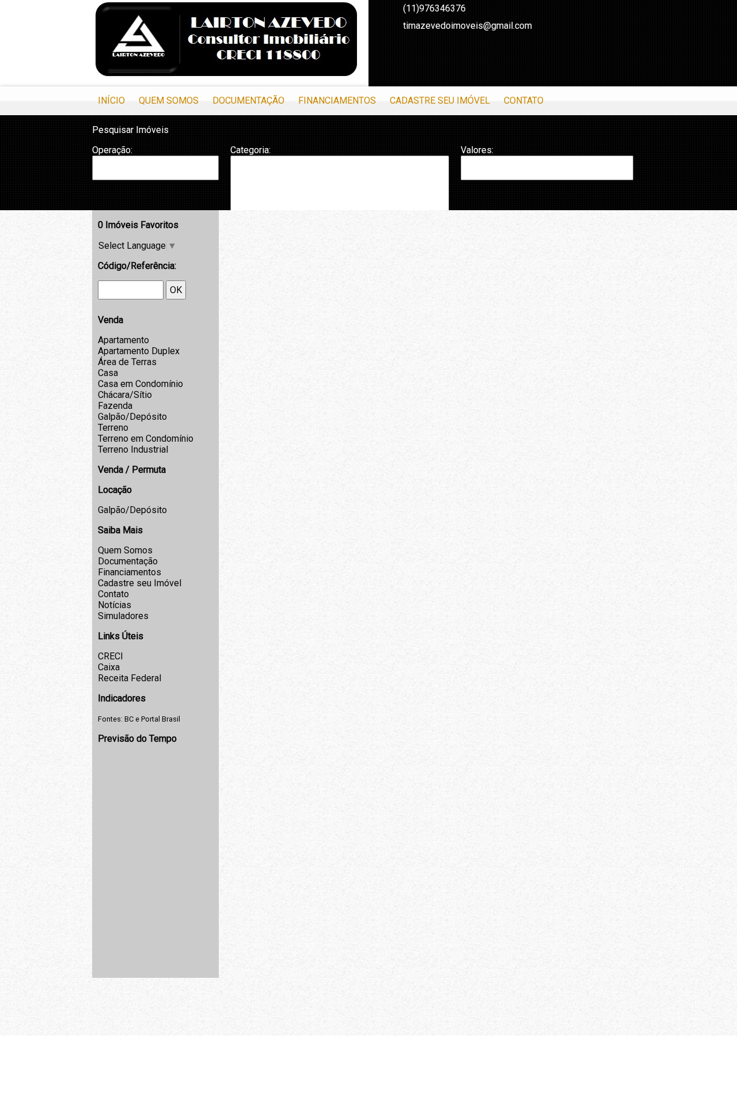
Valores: (477, 150)
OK (176, 289)
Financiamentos (337, 100)
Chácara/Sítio (125, 394)
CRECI (110, 656)
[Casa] (340, 190)
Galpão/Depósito (132, 416)
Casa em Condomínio (140, 383)
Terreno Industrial (133, 449)
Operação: (112, 150)
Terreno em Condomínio (145, 438)
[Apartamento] (340, 167)
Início (111, 100)
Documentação (248, 100)
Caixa (109, 667)
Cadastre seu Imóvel (440, 100)
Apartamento (123, 340)
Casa (108, 372)
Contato (524, 100)
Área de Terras (127, 361)
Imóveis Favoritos (138, 224)
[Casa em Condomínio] (340, 202)
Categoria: (250, 150)
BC (129, 719)
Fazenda (115, 405)
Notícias (114, 604)
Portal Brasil (160, 719)
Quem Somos (169, 100)
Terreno (113, 427)
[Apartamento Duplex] (340, 179)
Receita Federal (129, 678)
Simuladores (123, 615)
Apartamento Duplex (139, 351)
